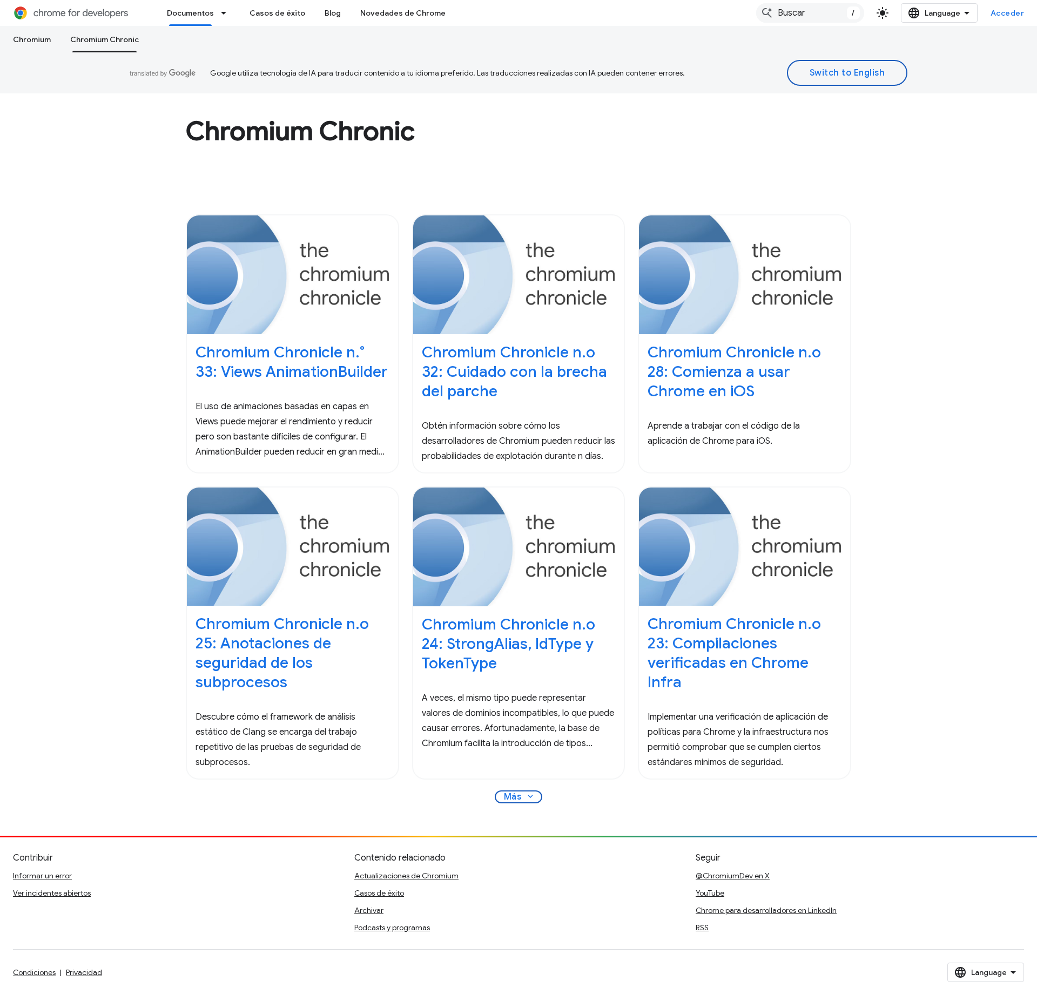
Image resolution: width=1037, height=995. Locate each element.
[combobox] (810, 13)
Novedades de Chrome (403, 13)
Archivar (368, 910)
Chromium (32, 39)
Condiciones (34, 972)
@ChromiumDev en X (733, 876)
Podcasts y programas (392, 927)
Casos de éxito (277, 13)
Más (520, 796)
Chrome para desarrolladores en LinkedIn (766, 910)
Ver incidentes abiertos (52, 893)
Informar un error (42, 876)
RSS (702, 927)
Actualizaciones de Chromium (406, 876)
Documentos (190, 13)
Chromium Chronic (104, 39)
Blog (333, 13)
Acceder (1008, 13)
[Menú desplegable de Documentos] (227, 12)
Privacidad (84, 972)
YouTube (710, 893)
